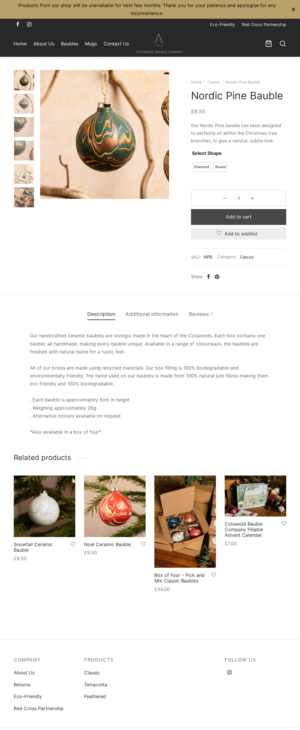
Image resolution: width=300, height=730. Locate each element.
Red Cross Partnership (264, 24)
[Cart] (268, 43)
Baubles (69, 44)
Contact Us (116, 44)
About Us (43, 44)
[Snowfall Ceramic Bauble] (44, 506)
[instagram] (29, 24)
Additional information (152, 314)
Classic (213, 82)
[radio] (201, 167)
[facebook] (18, 24)
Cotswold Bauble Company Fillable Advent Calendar (244, 529)
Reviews (201, 314)
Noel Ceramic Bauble (107, 544)
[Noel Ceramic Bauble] (115, 506)
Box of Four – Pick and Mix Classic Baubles (179, 578)
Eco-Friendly (222, 24)
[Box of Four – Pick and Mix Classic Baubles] (185, 522)
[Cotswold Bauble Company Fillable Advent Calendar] (255, 496)
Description (101, 314)
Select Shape (207, 153)
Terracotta (95, 685)
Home (20, 44)
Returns (22, 685)
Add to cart (239, 217)
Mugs (91, 44)
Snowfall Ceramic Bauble (33, 547)
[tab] (101, 314)
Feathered (95, 696)
